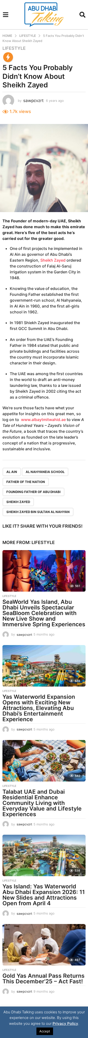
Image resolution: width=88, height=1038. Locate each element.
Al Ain (11, 472)
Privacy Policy (65, 1023)
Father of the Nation (25, 482)
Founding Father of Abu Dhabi (33, 492)
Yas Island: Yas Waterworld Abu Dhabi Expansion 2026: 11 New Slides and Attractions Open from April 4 (43, 895)
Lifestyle (14, 48)
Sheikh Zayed (53, 260)
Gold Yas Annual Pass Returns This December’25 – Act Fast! (43, 978)
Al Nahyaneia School (45, 472)
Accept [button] (44, 1031)
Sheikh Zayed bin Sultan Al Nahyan (38, 512)
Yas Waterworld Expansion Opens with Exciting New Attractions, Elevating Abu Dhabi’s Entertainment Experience (38, 708)
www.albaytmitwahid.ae (43, 419)
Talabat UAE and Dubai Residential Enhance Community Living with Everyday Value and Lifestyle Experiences (42, 803)
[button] (5, 15)
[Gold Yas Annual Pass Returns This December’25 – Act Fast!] (44, 945)
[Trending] (8, 57)
